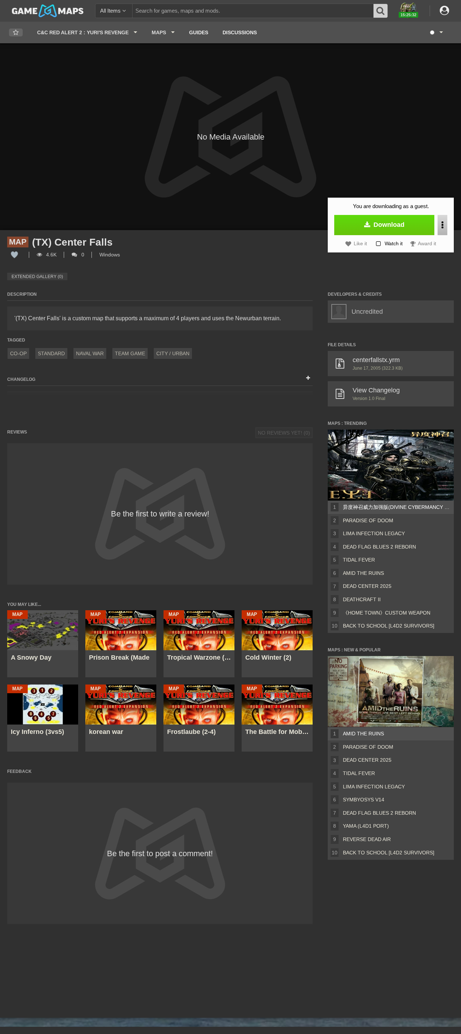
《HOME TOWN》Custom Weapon (386, 613)
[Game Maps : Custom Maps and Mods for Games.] (47, 10)
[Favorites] (16, 32)
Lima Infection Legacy (374, 533)
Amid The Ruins (363, 573)
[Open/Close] (308, 378)
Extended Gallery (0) (37, 276)
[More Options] (442, 225)
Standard (51, 353)
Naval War (90, 353)
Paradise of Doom (368, 520)
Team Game (130, 353)
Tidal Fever (359, 560)
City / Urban (172, 353)
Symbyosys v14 (363, 799)
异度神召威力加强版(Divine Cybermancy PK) (397, 507)
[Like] (14, 255)
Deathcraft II (362, 599)
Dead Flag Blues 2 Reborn (379, 547)
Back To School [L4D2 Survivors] (388, 626)
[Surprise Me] (436, 32)
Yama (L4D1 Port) (366, 826)
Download (388, 224)
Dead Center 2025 (367, 586)
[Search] (380, 11)
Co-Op (18, 353)
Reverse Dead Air (367, 839)
